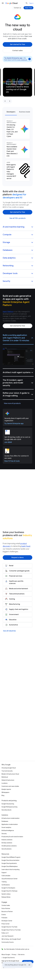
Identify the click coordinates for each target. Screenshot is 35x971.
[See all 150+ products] (17, 218)
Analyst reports (6, 789)
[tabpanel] (17, 150)
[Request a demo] (17, 557)
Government (14, 614)
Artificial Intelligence (8, 830)
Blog (3, 795)
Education (12, 620)
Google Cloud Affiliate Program (11, 857)
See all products (6, 810)
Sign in (31, 3)
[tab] (11, 111)
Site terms (21, 954)
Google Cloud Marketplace (10, 866)
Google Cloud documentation (10, 860)
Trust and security (7, 771)
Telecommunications (16, 594)
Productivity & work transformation (12, 836)
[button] (18, 227)
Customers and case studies (10, 786)
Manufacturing (14, 604)
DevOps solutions (7, 843)
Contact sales (6, 905)
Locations (4, 783)
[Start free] (28, 7)
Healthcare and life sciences (16, 582)
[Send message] (30, 965)
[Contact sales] (17, 50)
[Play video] (18, 356)
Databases (5, 821)
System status (6, 894)
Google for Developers (8, 888)
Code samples (6, 875)
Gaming (12, 599)
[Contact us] (17, 7)
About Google (6, 954)
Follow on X (5, 933)
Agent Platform (8, 312)
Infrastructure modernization (10, 818)
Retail (11, 566)
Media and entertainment (18, 589)
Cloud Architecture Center (10, 878)
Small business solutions (9, 846)
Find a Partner (6, 908)
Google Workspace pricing (9, 807)
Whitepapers (5, 792)
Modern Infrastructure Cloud (10, 774)
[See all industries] (9, 631)
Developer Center (7, 920)
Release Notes (6, 897)
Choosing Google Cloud (9, 768)
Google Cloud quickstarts (9, 863)
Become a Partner (7, 911)
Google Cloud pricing (8, 804)
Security (4, 833)
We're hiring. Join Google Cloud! (11, 939)
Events (4, 914)
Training (4, 882)
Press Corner (6, 924)
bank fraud (25, 546)
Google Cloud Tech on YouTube (11, 930)
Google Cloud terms (9, 957)
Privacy (14, 954)
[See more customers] (17, 696)
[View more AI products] (12, 403)
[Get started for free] (17, 44)
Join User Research (7, 936)
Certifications (6, 885)
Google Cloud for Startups (9, 891)
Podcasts (4, 917)
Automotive (13, 625)
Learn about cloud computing (10, 869)
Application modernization (10, 824)
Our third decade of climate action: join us (16, 949)
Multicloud (5, 777)
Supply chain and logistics (18, 609)
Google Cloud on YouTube (9, 927)
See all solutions (6, 849)
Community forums (8, 942)
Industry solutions (7, 839)
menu (3, 3)
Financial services (15, 576)
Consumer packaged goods (19, 571)
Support (4, 872)
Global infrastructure (8, 780)
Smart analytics (6, 827)
